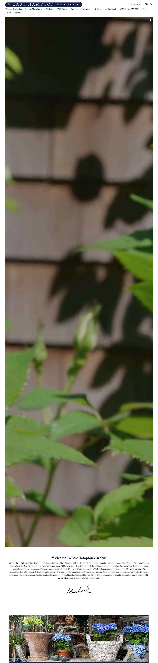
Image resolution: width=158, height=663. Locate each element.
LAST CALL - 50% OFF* (129, 9)
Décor (73, 9)
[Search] (151, 4)
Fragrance (85, 9)
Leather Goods (110, 9)
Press (9, 12)
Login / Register (137, 4)
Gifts (97, 9)
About (144, 9)
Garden (49, 9)
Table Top (61, 9)
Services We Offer (32, 9)
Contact (17, 12)
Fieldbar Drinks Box (14, 9)
